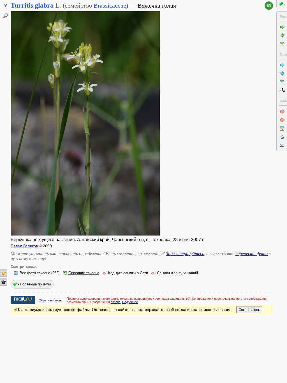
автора (116, 302)
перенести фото (251, 253)
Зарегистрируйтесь (185, 253)
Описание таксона (83, 273)
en (269, 6)
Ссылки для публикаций (177, 273)
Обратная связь (50, 300)
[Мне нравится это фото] (3, 273)
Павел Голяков (24, 246)
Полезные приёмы (35, 284)
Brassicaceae (110, 5)
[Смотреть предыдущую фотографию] (27, 123)
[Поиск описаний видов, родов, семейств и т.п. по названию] (5, 15)
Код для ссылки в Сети (128, 273)
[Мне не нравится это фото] (3, 282)
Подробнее (130, 302)
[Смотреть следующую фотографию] (143, 123)
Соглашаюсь (249, 310)
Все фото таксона (35, 273)
